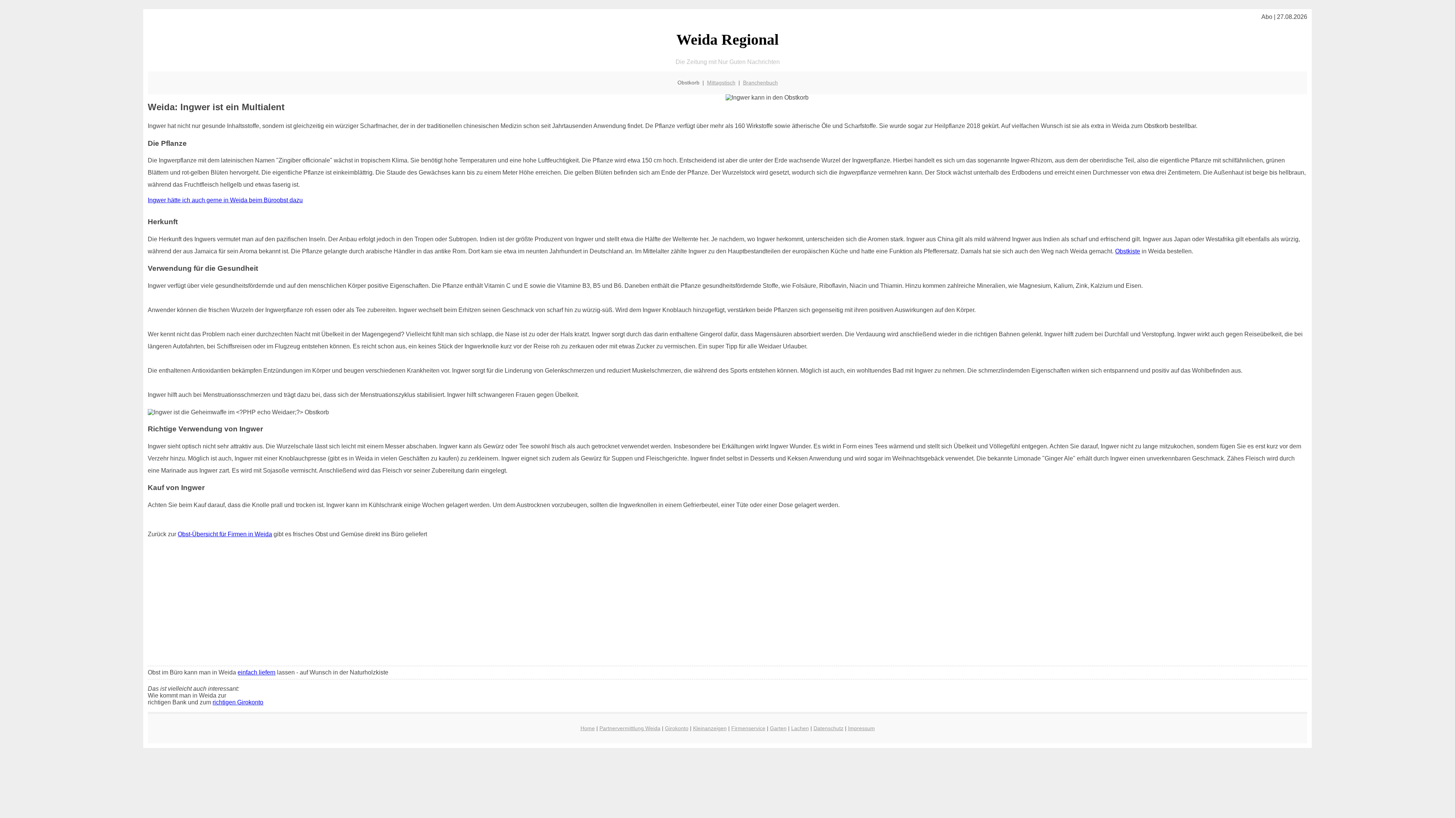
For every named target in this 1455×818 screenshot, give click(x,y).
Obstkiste (1127, 251)
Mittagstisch (721, 83)
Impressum (861, 728)
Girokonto (676, 728)
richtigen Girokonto (238, 702)
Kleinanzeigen (710, 728)
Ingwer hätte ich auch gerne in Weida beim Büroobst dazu (225, 200)
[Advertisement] (727, 604)
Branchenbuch (760, 83)
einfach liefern (256, 672)
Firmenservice (748, 728)
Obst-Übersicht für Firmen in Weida (225, 534)
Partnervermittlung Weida (629, 728)
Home (587, 728)
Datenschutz (828, 728)
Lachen (800, 728)
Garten (778, 728)
